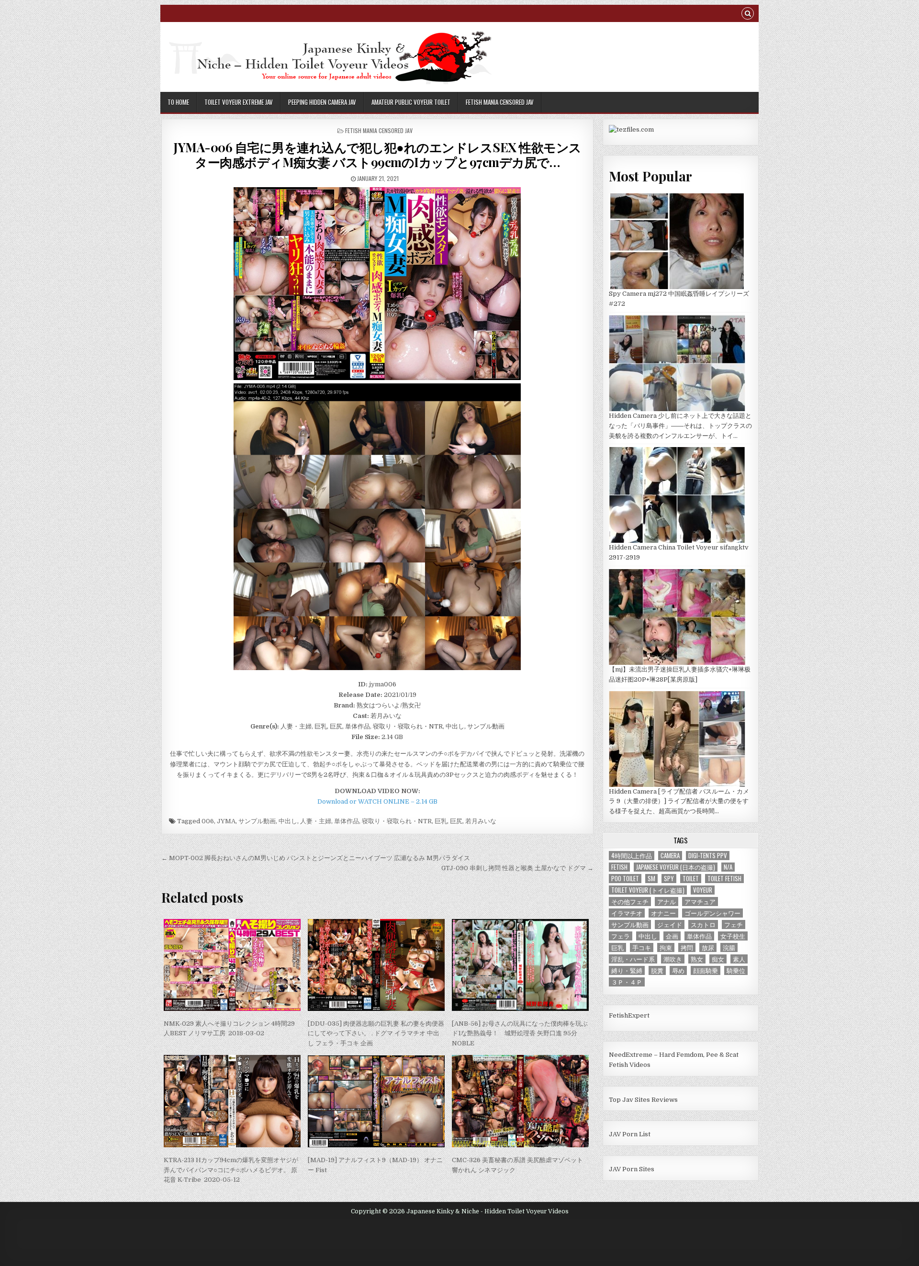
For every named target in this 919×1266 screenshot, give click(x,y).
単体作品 (346, 821)
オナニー (663, 913)
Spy (669, 878)
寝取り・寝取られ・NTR (397, 821)
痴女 (718, 959)
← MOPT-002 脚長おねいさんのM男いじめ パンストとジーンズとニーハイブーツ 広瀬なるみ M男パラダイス (315, 858)
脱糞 (657, 970)
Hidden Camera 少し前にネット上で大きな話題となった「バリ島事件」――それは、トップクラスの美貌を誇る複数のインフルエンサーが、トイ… (680, 425)
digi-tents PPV (707, 855)
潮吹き (672, 959)
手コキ (641, 947)
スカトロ (703, 924)
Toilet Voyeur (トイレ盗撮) (647, 890)
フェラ (620, 936)
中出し (288, 821)
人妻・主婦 (315, 821)
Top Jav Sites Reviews (643, 1099)
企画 (672, 936)
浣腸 (729, 947)
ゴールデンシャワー (712, 913)
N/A (728, 867)
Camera (670, 855)
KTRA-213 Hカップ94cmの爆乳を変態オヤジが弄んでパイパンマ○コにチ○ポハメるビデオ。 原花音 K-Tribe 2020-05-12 (231, 1170)
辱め (678, 970)
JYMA (226, 821)
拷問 (687, 947)
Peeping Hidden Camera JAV (322, 102)
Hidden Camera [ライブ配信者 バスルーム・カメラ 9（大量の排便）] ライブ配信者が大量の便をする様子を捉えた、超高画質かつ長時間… (679, 801)
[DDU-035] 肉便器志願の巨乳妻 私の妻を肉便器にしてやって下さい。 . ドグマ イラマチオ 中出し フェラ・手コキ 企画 (376, 1033)
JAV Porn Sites (631, 1169)
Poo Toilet (625, 878)
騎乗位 (736, 970)
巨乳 (441, 821)
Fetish (619, 867)
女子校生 (732, 936)
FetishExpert (629, 1015)
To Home (178, 102)
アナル (666, 901)
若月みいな (480, 821)
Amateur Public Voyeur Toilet (410, 102)
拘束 (666, 947)
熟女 (697, 959)
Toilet (691, 878)
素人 (739, 959)
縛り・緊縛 (626, 970)
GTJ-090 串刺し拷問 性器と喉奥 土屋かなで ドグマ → (517, 868)
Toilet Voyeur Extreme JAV (238, 102)
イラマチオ (626, 913)
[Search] (747, 14)
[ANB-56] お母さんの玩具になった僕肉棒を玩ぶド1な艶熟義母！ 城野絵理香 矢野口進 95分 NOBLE (520, 1033)
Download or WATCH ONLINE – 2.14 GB (377, 801)
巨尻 (456, 821)
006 (208, 821)
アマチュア (700, 901)
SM (651, 878)
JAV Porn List (629, 1134)
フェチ (733, 924)
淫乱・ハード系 (633, 959)
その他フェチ (630, 901)
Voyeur (702, 890)
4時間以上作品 (631, 855)
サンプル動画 (257, 821)
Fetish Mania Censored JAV (500, 102)
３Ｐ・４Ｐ (626, 981)
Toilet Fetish (724, 878)
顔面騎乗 (705, 970)
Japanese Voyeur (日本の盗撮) (675, 867)
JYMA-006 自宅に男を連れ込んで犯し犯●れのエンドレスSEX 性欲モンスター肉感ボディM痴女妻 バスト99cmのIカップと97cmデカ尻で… (377, 154)
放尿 (708, 947)
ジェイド (669, 924)
